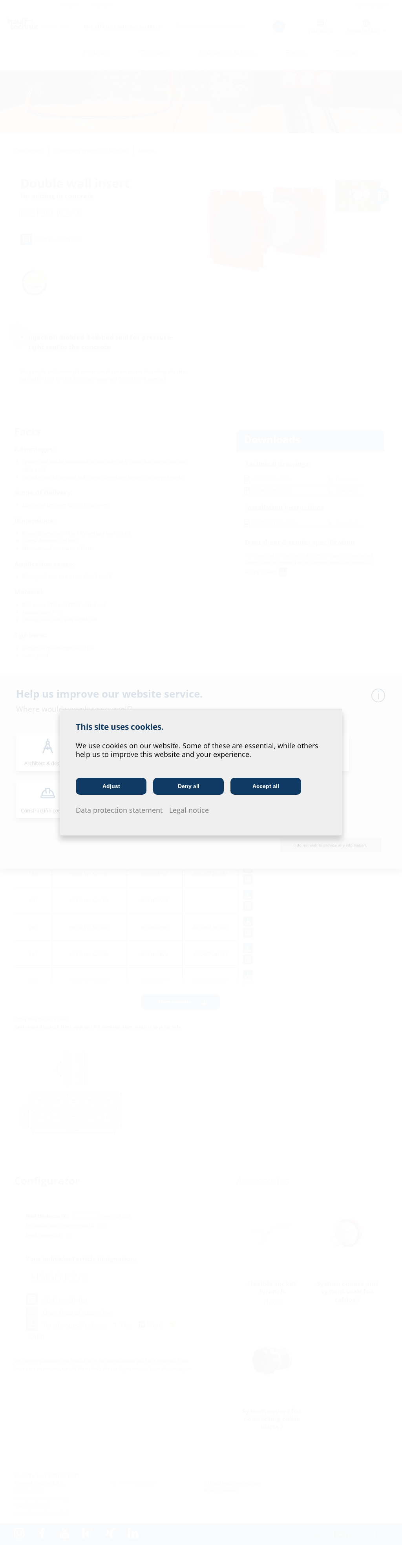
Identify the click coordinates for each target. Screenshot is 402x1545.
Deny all (188, 786)
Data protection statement (119, 810)
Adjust (111, 786)
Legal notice (189, 810)
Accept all (265, 786)
